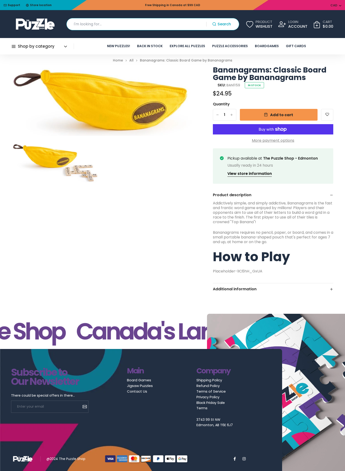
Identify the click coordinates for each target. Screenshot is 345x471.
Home (118, 60)
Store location (41, 5)
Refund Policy (208, 385)
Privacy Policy (207, 396)
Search (224, 24)
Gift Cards (296, 46)
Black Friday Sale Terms (210, 405)
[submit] (83, 407)
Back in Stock (150, 46)
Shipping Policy (209, 380)
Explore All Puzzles (187, 46)
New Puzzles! (118, 46)
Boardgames (267, 46)
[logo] (35, 24)
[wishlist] (327, 115)
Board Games (139, 380)
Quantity (221, 104)
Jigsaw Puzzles (140, 385)
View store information (249, 173)
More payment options (273, 140)
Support (14, 5)
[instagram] (244, 458)
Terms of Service (211, 391)
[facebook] (234, 458)
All (131, 60)
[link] (182, 75)
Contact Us (137, 391)
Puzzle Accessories (230, 46)
